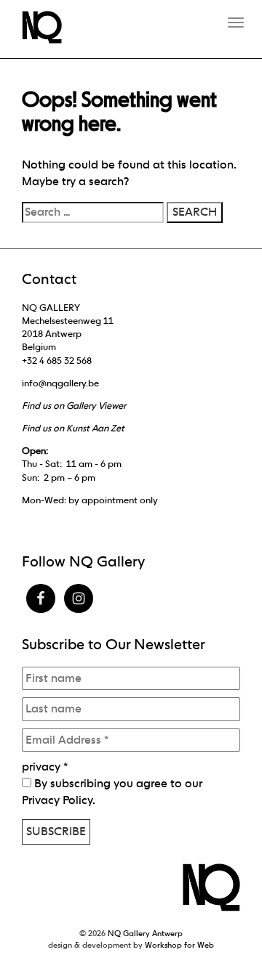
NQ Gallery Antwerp (145, 933)
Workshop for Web (179, 945)
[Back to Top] (222, 904)
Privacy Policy (57, 800)
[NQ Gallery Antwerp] (49, 27)
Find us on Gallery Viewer (74, 405)
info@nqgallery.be (60, 383)
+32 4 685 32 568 (57, 360)
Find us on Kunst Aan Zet (73, 428)
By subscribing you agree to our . (112, 791)
